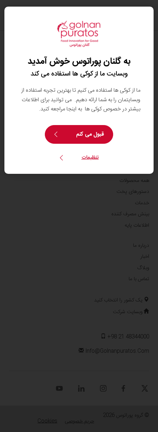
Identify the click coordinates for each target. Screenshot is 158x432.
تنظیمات (90, 157)
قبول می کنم (90, 134)
